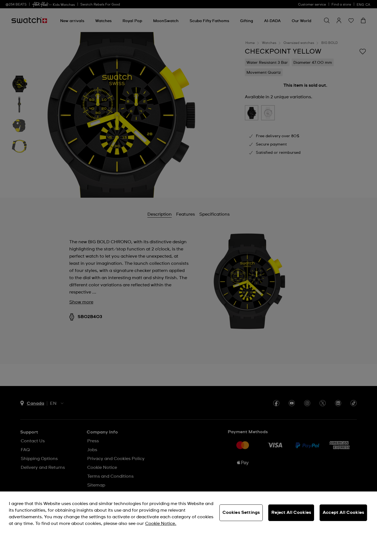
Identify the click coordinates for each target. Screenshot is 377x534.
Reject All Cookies (291, 512)
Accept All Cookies (343, 512)
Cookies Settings (241, 512)
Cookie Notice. (160, 523)
